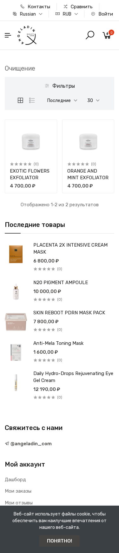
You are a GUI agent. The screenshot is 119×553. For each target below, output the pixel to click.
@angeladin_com (31, 444)
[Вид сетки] (20, 100)
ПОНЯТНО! (59, 541)
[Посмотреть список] (32, 100)
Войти (105, 14)
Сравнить (81, 7)
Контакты (38, 7)
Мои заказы (18, 491)
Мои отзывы (19, 503)
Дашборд (15, 479)
